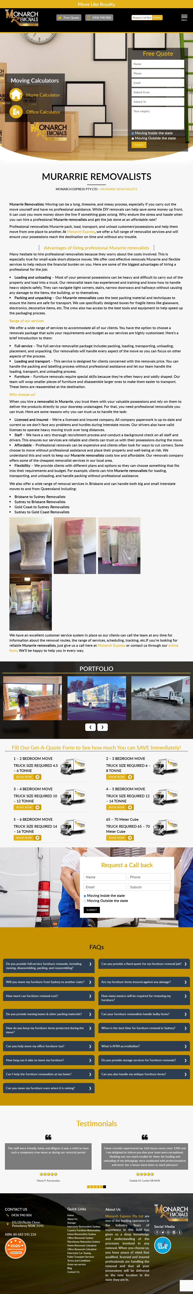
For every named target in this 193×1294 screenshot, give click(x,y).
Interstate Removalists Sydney (83, 1226)
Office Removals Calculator (82, 1249)
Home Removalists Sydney (81, 1234)
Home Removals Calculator (82, 1245)
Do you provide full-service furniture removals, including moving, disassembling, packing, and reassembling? (43, 966)
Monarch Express (81, 231)
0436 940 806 (21, 1215)
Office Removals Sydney (80, 1238)
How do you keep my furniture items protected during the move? (45, 1030)
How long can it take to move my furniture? (35, 1060)
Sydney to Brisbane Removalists (40, 501)
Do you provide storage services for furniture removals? (138, 1060)
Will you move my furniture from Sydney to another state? (45, 982)
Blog (69, 1268)
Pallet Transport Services (80, 1256)
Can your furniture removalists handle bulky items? (135, 1014)
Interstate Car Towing (79, 1253)
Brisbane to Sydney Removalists (40, 496)
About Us (72, 1219)
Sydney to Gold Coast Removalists (42, 511)
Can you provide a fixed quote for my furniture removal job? (141, 964)
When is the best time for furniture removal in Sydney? (138, 1028)
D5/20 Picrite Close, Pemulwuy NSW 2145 (28, 1224)
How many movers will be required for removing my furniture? (136, 998)
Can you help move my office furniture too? (35, 1046)
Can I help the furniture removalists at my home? (38, 1074)
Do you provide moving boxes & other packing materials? (44, 1014)
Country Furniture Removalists (83, 1230)
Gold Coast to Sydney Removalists (42, 506)
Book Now (24, 777)
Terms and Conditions (78, 1260)
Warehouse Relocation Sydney (83, 1241)
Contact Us (73, 1272)
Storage (71, 1222)
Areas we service (76, 1264)
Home (70, 1215)
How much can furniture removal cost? (32, 996)
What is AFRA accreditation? (120, 1046)
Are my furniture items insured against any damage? (136, 982)
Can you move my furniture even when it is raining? (40, 1088)
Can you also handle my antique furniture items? (133, 1074)
